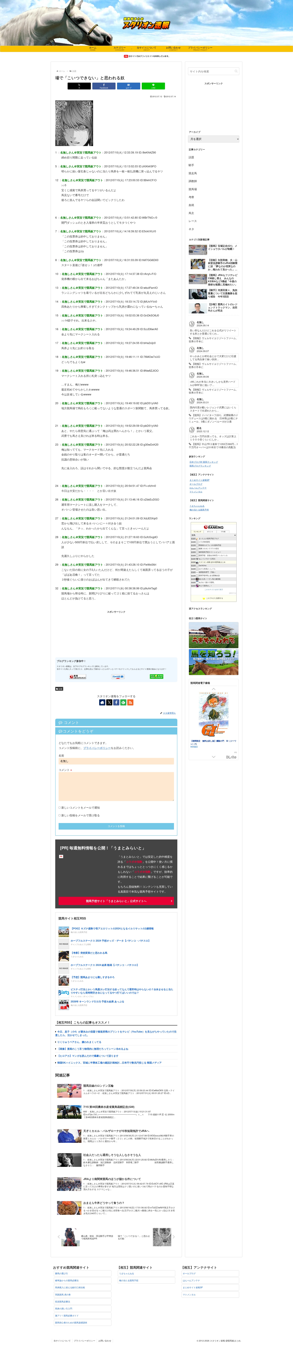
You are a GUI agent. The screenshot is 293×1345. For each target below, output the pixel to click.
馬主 (191, 213)
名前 (61, 755)
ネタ (191, 229)
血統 (191, 205)
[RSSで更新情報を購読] (130, 702)
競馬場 (193, 189)
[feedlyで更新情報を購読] (123, 702)
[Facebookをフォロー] (116, 702)
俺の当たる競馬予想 (199, 509)
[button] (236, 71)
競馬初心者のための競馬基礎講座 (71, 1322)
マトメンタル (196, 491)
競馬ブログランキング (200, 465)
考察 (191, 197)
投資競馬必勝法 (62, 1301)
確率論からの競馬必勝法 (67, 1280)
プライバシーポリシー (97, 748)
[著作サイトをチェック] (102, 702)
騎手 (191, 165)
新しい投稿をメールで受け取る (80, 815)
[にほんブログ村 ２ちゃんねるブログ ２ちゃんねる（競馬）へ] (118, 676)
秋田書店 (194, 743)
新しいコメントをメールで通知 (80, 807)
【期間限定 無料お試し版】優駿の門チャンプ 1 (212, 740)
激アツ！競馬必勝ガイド (67, 1315)
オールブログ (196, 483)
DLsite (231, 757)
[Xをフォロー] (109, 702)
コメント (65, 770)
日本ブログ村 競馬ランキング (204, 461)
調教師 (193, 181)
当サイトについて (62, 1340)
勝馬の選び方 (61, 1273)
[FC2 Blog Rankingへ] (156, 676)
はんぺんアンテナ (198, 487)
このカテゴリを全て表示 (213, 589)
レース (193, 221)
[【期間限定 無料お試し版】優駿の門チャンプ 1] (213, 715)
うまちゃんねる (197, 505)
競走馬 (193, 173)
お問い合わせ (104, 1340)
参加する (233, 593)
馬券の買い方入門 (63, 1308)
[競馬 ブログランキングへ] (77, 676)
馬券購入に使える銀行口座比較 (70, 1287)
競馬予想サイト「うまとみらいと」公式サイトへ (116, 901)
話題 (60, 688)
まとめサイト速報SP (199, 479)
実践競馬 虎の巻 (63, 1294)
